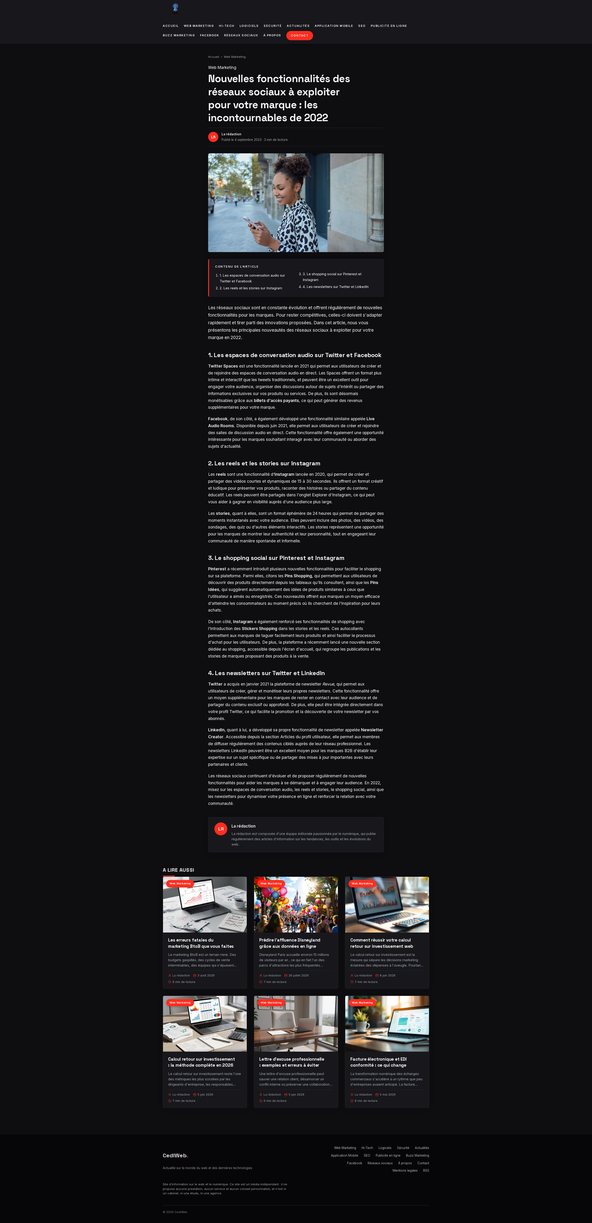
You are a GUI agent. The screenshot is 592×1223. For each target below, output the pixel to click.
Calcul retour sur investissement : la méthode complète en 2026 (201, 1062)
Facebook (209, 35)
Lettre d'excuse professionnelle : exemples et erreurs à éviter (291, 1062)
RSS (426, 1170)
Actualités (298, 26)
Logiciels (249, 26)
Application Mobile (334, 26)
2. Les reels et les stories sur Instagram (251, 288)
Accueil (171, 26)
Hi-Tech (226, 26)
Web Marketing (199, 26)
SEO (362, 26)
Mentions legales (405, 1170)
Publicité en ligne (389, 26)
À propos (272, 35)
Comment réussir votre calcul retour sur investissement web (381, 943)
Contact (300, 35)
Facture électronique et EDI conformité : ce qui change (378, 1062)
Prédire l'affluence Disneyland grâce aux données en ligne (289, 943)
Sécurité (273, 26)
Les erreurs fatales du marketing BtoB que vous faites (201, 943)
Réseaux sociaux (241, 35)
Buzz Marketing (179, 35)
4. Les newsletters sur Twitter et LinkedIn (336, 287)
